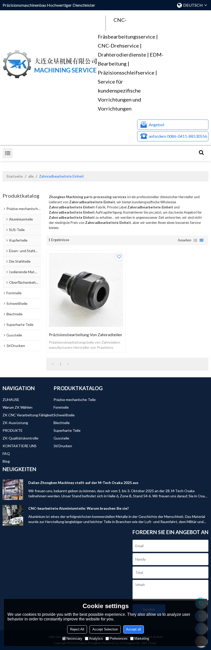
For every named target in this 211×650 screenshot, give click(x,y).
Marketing (141, 638)
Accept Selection (105, 629)
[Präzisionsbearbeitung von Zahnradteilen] (86, 290)
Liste (195, 240)
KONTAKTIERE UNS (20, 446)
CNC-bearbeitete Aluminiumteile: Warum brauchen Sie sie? (78, 508)
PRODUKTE (13, 430)
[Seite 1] (52, 364)
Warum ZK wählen (17, 407)
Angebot (156, 124)
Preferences (119, 638)
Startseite (14, 176)
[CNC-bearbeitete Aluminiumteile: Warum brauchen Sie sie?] (13, 515)
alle (31, 176)
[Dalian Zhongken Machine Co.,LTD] (50, 64)
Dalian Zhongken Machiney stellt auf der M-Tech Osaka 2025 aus (83, 482)
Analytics (96, 638)
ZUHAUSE (11, 399)
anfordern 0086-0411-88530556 (178, 136)
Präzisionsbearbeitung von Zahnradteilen (85, 334)
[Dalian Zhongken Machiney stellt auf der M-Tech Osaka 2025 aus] (13, 489)
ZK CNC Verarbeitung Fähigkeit (28, 415)
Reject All (77, 629)
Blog (6, 461)
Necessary (74, 638)
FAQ (6, 453)
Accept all (133, 629)
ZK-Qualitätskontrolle (20, 438)
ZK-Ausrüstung (15, 422)
